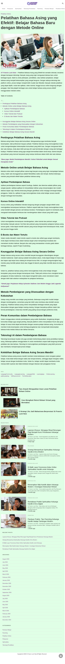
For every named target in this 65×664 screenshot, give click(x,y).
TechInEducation (26, 376)
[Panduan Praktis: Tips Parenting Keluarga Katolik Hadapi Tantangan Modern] (13, 521)
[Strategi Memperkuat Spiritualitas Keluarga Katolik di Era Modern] (13, 452)
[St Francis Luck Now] (32, 3)
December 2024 (7, 619)
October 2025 (6, 589)
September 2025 (7, 592)
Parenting (40, 8)
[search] (63, 3)
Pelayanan (10, 8)
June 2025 (5, 601)
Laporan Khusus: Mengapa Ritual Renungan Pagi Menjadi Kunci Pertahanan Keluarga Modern (44, 432)
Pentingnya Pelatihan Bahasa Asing (14, 103)
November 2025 (7, 586)
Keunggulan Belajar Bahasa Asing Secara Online (19, 121)
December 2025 (7, 583)
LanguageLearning (20, 374)
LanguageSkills (31, 374)
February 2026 (6, 577)
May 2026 (5, 568)
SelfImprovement (15, 376)
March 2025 (6, 610)
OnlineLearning (50, 374)
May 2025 (5, 604)
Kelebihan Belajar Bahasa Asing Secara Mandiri (19, 132)
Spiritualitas (18, 8)
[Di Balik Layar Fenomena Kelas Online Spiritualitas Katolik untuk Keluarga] (13, 469)
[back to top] (61, 656)
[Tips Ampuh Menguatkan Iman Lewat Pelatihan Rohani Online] (9, 391)
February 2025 (6, 613)
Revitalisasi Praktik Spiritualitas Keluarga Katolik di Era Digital (19, 549)
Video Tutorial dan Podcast (13, 114)
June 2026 (5, 565)
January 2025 (6, 616)
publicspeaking (5, 376)
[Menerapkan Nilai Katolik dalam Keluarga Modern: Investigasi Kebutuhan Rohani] (13, 486)
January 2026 (6, 580)
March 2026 (6, 574)
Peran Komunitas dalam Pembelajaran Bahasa (18, 127)
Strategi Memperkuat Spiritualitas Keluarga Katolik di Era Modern (20, 540)
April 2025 (5, 607)
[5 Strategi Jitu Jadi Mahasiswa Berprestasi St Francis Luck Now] (9, 414)
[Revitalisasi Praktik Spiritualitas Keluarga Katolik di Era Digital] (13, 503)
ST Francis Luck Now (8, 73)
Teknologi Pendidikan (29, 8)
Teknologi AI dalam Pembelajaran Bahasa (17, 129)
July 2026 (5, 562)
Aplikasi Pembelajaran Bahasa (14, 109)
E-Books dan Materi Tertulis (13, 116)
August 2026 (6, 559)
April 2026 (5, 571)
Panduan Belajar (49, 8)
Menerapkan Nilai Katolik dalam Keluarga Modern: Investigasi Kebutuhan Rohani (24, 546)
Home (3, 8)
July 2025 (5, 598)
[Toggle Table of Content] (2, 101)
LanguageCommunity (7, 374)
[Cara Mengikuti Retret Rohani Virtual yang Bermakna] (11, 402)
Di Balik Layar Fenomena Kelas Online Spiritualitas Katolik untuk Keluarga (22, 543)
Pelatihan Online (60, 8)
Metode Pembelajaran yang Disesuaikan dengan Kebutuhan (23, 124)
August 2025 (6, 595)
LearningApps (40, 374)
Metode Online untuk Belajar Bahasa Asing (17, 106)
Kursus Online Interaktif (12, 111)
